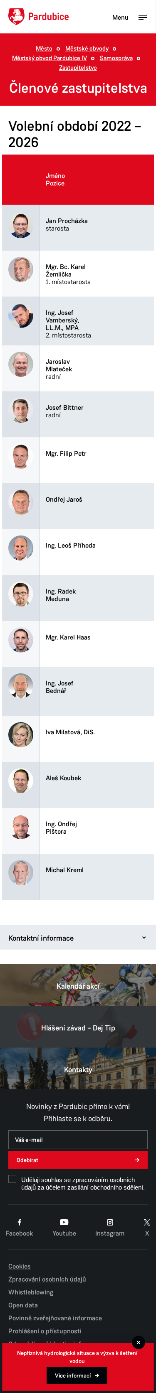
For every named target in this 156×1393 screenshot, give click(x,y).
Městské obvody (87, 48)
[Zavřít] (138, 1342)
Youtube (64, 1233)
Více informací (73, 1375)
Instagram (109, 1233)
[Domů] (38, 16)
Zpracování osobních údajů (47, 1279)
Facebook (19, 1233)
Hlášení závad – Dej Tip (78, 1028)
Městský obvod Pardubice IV (49, 58)
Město (44, 48)
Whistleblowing (30, 1292)
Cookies (19, 1266)
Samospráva (116, 58)
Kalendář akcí (78, 986)
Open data (23, 1305)
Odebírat (27, 1160)
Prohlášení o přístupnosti (45, 1331)
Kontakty (78, 1069)
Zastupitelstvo (78, 67)
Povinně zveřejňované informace (55, 1318)
